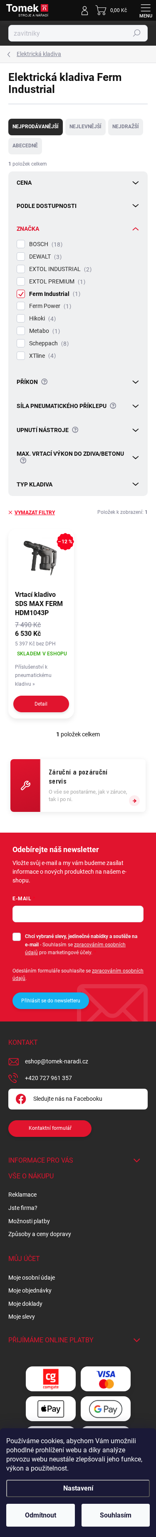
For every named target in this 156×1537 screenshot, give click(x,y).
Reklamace (22, 1194)
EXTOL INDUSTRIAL (59, 269)
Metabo (43, 331)
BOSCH (44, 244)
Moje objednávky (30, 1290)
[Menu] (145, 10)
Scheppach (48, 343)
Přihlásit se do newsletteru (50, 1001)
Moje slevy (21, 1316)
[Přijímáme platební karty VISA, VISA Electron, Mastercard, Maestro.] (105, 1379)
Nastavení (78, 1488)
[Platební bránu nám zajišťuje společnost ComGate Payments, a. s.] (50, 1379)
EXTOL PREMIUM (56, 281)
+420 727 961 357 (48, 1078)
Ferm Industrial (53, 294)
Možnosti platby (29, 1221)
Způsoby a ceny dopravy (39, 1234)
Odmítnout (40, 1515)
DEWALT (44, 256)
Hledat (136, 33)
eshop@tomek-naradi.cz (56, 1061)
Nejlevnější (85, 127)
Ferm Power (49, 306)
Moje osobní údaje (31, 1277)
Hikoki (41, 318)
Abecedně (25, 146)
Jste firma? (22, 1208)
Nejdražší (125, 127)
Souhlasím (115, 1515)
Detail (41, 704)
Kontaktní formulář (50, 1128)
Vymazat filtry (35, 513)
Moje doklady (25, 1303)
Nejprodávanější (35, 127)
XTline (41, 355)
